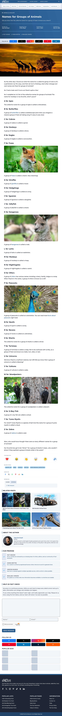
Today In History (34, 707)
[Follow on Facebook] (13, 41)
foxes (13, 176)
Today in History (6, 6)
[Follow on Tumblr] (38, 644)
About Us (51, 698)
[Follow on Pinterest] (47, 41)
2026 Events (38, 6)
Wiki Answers (10, 485)
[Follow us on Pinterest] (13, 689)
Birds (14, 467)
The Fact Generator (22, 6)
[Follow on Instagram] (30, 41)
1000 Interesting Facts (8, 698)
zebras (14, 433)
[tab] (7, 482)
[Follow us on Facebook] (3, 689)
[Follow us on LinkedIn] (24, 689)
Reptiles (26, 467)
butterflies (15, 113)
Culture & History (33, 1)
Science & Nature (44, 1)
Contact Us (52, 701)
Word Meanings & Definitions (37, 467)
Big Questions (46, 6)
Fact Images (31, 6)
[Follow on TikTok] (39, 41)
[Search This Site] (58, 1)
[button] (28, 1)
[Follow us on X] (6, 689)
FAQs (50, 703)
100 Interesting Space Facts (9, 707)
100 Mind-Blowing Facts (8, 703)
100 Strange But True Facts (9, 705)
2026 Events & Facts (35, 698)
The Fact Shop (53, 707)
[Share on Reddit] (19, 474)
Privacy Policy (53, 705)
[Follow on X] (22, 41)
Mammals (20, 467)
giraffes (14, 183)
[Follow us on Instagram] (10, 689)
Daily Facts (14, 6)
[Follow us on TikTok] (17, 689)
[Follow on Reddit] (53, 644)
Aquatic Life (8, 467)
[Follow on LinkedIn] (56, 41)
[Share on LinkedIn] (22, 474)
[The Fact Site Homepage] (5, 1)
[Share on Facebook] (5, 474)
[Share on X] (8, 474)
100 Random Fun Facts (8, 701)
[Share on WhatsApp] (12, 474)
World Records (54, 6)
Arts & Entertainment (22, 1)
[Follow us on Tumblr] (20, 689)
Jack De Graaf (18, 538)
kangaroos (15, 244)
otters (14, 276)
